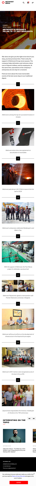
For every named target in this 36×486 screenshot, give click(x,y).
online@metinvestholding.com (10, 464)
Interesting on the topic (14, 421)
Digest (5, 25)
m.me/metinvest (7, 466)
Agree (18, 482)
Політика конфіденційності (9, 468)
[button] (29, 418)
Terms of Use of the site (18, 476)
